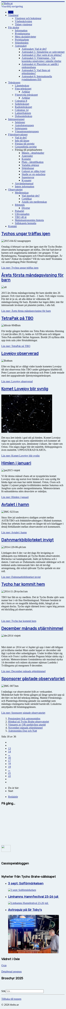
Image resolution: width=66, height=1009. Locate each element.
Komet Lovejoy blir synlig (24, 388)
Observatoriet (15, 189)
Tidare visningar (23, 24)
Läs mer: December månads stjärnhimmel (23, 671)
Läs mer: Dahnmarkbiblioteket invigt (21, 577)
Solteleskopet (22, 103)
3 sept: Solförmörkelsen (25, 883)
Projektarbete (22, 39)
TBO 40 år (21, 217)
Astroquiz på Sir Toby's (25, 910)
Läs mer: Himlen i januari (15, 497)
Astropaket (21, 45)
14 (9, 751)
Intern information (24, 186)
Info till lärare (22, 140)
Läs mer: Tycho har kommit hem (18, 621)
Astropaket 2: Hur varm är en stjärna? (42, 55)
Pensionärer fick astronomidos (24, 718)
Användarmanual (24, 183)
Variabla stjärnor (30, 165)
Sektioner (20, 122)
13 (9, 748)
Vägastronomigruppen (27, 131)
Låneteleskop (22, 85)
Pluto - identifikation (32, 162)
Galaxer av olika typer (33, 171)
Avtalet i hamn (15, 504)
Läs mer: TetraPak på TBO (15, 346)
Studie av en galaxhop (33, 174)
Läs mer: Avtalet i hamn (14, 532)
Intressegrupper (16, 119)
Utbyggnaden (22, 214)
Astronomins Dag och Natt (22, 730)
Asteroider (27, 155)
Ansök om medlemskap (34, 201)
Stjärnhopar (28, 168)
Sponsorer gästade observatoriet (33, 678)
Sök (3, 991)
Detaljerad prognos (11, 971)
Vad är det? (21, 137)
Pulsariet (19, 211)
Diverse (26, 207)
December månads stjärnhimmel (32, 628)
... (9, 754)
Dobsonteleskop (23, 116)
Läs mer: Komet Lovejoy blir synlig (20, 455)
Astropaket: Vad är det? (34, 48)
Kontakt (12, 226)
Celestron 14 (21, 110)
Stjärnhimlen (21, 42)
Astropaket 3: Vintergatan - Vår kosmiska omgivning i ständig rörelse (41, 60)
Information (21, 30)
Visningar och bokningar (28, 18)
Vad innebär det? (31, 195)
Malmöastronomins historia (29, 220)
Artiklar (26, 91)
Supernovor (28, 177)
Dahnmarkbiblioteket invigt (27, 539)
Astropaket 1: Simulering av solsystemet (43, 51)
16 (9, 757)
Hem (10, 12)
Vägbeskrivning (23, 21)
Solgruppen (21, 128)
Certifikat (27, 198)
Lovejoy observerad (20, 353)
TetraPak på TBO (17, 318)
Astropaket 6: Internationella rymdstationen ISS (37, 78)
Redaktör (13, 796)
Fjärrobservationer (18, 134)
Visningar (13, 15)
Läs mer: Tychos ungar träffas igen (19, 267)
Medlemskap (22, 192)
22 (9, 776)
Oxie (4, 965)
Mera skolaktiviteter (25, 36)
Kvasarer (26, 180)
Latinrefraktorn (23, 113)
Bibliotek (20, 204)
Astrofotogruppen (24, 125)
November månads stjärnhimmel (25, 727)
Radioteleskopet (23, 107)
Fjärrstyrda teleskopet (26, 94)
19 (9, 766)
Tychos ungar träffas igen (25, 233)
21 (9, 772)
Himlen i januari (16, 463)
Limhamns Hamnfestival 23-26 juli (33, 897)
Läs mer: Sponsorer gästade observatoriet (23, 712)
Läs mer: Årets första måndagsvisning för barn (26, 310)
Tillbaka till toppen (11, 998)
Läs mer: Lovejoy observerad (17, 381)
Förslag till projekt (24, 143)
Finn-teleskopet (23, 88)
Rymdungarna (22, 33)
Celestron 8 (21, 100)
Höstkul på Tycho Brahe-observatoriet (28, 721)
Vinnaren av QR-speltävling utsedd (27, 724)
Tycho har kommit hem (23, 584)
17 (9, 760)
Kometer (26, 159)
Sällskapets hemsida (25, 223)
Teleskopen (14, 82)
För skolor (13, 27)
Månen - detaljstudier (33, 152)
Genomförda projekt (26, 146)
